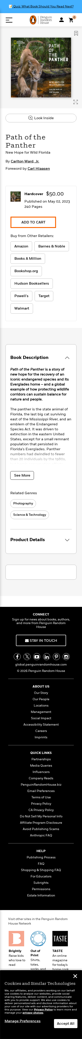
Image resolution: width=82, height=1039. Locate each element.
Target (43, 295)
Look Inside (43, 118)
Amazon (21, 246)
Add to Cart (33, 222)
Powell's (21, 295)
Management (41, 712)
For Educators (41, 876)
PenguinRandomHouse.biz (41, 784)
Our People (41, 699)
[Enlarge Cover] (75, 102)
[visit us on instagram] (66, 656)
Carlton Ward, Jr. (25, 161)
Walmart (21, 308)
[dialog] (41, 1004)
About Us (41, 686)
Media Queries (41, 765)
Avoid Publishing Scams (41, 829)
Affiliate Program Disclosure (41, 823)
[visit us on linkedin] (46, 656)
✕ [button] (75, 976)
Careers (41, 731)
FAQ (41, 864)
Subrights (41, 883)
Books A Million (27, 258)
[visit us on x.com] (27, 656)
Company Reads (41, 778)
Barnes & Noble (51, 246)
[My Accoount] (61, 19)
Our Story (41, 693)
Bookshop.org (26, 271)
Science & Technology (29, 515)
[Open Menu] (9, 20)
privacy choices (33, 1013)
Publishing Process (41, 857)
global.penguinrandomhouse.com (41, 664)
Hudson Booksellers (31, 283)
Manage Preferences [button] (23, 1021)
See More (22, 475)
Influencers (41, 772)
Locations (41, 705)
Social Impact (41, 718)
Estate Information (41, 895)
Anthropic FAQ (41, 835)
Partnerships (41, 759)
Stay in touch (43, 640)
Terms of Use (41, 797)
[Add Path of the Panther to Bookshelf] (76, 33)
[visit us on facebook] (17, 656)
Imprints (41, 737)
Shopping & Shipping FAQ (41, 870)
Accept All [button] (65, 1023)
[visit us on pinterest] (56, 656)
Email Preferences (41, 791)
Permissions (41, 889)
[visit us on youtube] (36, 656)
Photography (23, 503)
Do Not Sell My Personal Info (41, 816)
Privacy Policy (41, 804)
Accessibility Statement (41, 724)
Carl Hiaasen (39, 168)
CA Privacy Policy (41, 810)
